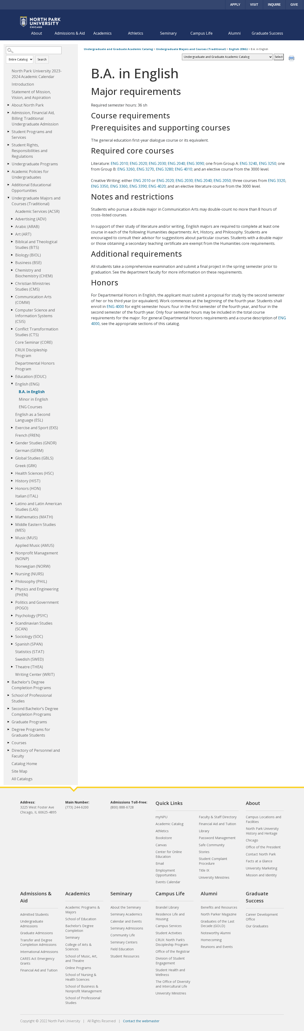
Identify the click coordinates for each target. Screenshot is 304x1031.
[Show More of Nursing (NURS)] (12, 573)
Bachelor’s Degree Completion (79, 928)
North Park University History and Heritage (262, 831)
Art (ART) (23, 234)
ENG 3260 (126, 169)
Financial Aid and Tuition (217, 824)
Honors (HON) (28, 488)
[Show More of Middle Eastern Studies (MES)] (12, 524)
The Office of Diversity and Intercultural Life (173, 984)
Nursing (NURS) (29, 573)
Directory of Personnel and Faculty (36, 753)
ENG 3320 (276, 180)
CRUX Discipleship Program (31, 352)
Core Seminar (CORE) (33, 342)
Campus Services (169, 926)
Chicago (252, 840)
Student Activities (169, 933)
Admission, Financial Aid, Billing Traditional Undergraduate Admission (35, 118)
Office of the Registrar (173, 951)
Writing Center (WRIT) (35, 674)
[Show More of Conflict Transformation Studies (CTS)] (12, 328)
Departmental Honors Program (35, 366)
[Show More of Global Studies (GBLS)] (12, 457)
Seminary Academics (126, 914)
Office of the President (263, 847)
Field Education (122, 949)
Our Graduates (257, 926)
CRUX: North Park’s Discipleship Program (172, 942)
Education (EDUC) (30, 376)
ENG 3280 (164, 169)
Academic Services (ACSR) (37, 211)
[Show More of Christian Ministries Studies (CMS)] (12, 283)
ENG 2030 (157, 163)
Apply (235, 4)
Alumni (234, 33)
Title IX (204, 870)
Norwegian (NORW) (32, 566)
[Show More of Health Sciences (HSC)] (12, 473)
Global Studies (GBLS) (34, 458)
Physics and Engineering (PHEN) (37, 591)
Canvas (161, 845)
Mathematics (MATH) (34, 517)
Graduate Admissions (36, 933)
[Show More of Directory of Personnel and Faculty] (8, 750)
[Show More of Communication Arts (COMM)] (12, 296)
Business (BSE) (28, 262)
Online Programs (78, 968)
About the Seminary (125, 907)
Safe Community (211, 845)
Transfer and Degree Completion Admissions (38, 942)
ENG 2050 (222, 180)
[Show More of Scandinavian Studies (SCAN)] (12, 623)
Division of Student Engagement (170, 960)
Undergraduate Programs (35, 164)
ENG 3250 (267, 163)
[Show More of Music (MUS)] (12, 537)
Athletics (135, 33)
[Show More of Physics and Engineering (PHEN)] (12, 588)
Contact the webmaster (141, 1021)
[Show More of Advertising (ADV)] (12, 218)
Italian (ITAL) (26, 496)
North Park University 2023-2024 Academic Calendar (37, 73)
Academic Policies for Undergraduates (30, 174)
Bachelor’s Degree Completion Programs (31, 684)
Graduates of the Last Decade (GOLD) (217, 923)
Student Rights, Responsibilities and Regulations (29, 150)
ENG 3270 (145, 169)
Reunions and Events (217, 946)
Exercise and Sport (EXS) (36, 427)
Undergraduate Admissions (31, 923)
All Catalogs (22, 778)
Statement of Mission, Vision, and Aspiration (31, 94)
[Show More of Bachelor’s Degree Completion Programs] (8, 681)
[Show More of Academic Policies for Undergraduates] (8, 171)
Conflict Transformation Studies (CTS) (36, 331)
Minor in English (33, 399)
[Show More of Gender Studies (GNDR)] (12, 442)
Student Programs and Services (32, 134)
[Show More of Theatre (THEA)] (12, 666)
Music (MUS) (26, 537)
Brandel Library (167, 907)
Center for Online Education (169, 854)
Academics (102, 33)
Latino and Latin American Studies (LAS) (38, 506)
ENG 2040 (176, 163)
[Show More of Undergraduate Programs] (8, 163)
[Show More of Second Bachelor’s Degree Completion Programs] (8, 708)
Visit (254, 4)
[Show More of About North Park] (8, 104)
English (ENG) (27, 384)
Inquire (274, 4)
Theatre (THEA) (29, 666)
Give (294, 4)
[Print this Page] (292, 58)
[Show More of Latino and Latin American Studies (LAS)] (12, 503)
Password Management (217, 838)
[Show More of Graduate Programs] (8, 721)
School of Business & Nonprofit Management (83, 988)
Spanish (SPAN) (29, 644)
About (36, 33)
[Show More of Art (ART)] (12, 234)
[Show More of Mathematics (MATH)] (12, 516)
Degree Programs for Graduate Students (31, 732)
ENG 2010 (119, 163)
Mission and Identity (261, 875)
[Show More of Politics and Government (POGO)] (12, 602)
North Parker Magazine (219, 914)
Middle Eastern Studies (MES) (35, 527)
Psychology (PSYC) (31, 615)
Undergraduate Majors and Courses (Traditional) (36, 200)
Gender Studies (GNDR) (36, 443)
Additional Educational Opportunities (31, 187)
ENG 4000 (115, 306)
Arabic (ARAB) (27, 226)
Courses (19, 742)
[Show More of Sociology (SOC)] (12, 636)
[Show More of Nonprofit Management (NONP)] (12, 552)
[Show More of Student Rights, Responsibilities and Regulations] (8, 144)
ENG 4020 (157, 186)
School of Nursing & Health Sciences (80, 977)
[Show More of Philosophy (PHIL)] (12, 581)
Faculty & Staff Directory (218, 817)
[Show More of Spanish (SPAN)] (12, 643)
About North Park (28, 105)
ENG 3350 (99, 186)
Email (160, 863)
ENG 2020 (138, 163)
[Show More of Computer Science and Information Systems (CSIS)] (12, 309)
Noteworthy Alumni (216, 933)
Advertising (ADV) (30, 219)
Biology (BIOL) (28, 255)
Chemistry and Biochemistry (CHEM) (34, 273)
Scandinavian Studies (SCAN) (33, 626)
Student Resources (124, 956)
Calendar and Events (126, 921)
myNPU (161, 817)
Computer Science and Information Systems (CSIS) (35, 315)
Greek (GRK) (26, 465)
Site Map (19, 771)
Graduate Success (267, 33)
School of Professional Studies (32, 698)
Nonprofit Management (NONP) (36, 555)
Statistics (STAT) (29, 651)
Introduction (23, 84)
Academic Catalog (169, 824)
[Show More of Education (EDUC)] (12, 376)
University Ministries (214, 877)
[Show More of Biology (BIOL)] (12, 254)
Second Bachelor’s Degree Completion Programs (35, 711)
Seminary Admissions (126, 928)
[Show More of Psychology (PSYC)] (12, 615)
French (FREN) (27, 435)
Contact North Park (261, 854)
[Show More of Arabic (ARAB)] (12, 226)
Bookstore (164, 838)
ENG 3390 (138, 186)
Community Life (122, 935)
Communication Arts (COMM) (33, 299)
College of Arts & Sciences (78, 947)
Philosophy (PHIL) (31, 581)
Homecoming (211, 940)
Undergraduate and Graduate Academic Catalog (118, 49)
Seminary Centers (124, 942)
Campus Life (201, 33)
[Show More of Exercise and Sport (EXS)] (12, 427)
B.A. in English (32, 391)
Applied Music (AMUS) (34, 545)
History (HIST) (27, 480)
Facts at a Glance (259, 861)
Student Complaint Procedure (213, 861)
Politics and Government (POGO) (37, 605)
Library (204, 831)
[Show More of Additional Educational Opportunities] (8, 184)
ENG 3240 (248, 163)
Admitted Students (34, 914)
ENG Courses (30, 406)
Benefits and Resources (219, 907)
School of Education (80, 919)
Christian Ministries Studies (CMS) (32, 286)
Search (42, 59)
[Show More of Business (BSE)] (12, 262)
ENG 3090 (195, 163)
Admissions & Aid (70, 33)
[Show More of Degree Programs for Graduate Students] (8, 729)
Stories (204, 852)
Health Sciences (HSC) (34, 473)
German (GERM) (29, 450)
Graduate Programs (29, 721)
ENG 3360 (119, 186)
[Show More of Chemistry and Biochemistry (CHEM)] (12, 270)
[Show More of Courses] (8, 742)
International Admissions (39, 951)
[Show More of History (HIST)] (12, 480)
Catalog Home (24, 763)
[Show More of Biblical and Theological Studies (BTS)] (12, 241)
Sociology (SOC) (29, 636)
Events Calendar (168, 882)
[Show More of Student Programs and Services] (8, 131)
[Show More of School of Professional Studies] (8, 695)
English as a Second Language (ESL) (32, 417)
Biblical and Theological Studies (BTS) (36, 244)
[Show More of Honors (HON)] (12, 488)
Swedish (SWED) (29, 659)
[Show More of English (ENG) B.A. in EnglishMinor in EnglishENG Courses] (12, 383)
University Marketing (261, 868)
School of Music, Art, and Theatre (81, 958)
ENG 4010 (183, 169)
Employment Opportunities (166, 872)
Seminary (168, 33)
